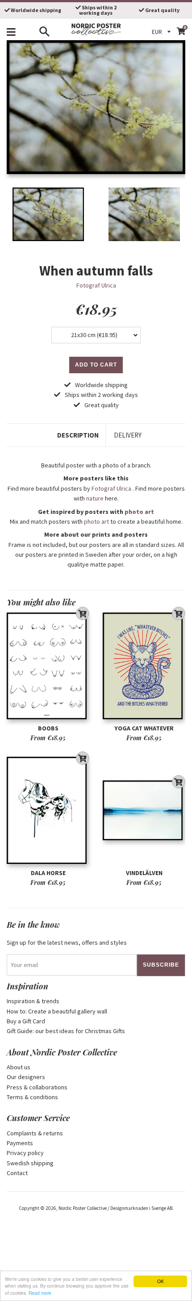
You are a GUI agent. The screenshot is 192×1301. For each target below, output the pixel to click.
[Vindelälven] (144, 810)
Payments (20, 1143)
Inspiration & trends (33, 1001)
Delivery (128, 435)
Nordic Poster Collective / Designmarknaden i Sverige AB (115, 1208)
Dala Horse (48, 873)
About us (18, 1067)
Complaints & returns (35, 1133)
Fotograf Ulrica (96, 285)
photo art (139, 512)
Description (78, 435)
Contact (17, 1173)
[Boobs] (48, 666)
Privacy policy (25, 1153)
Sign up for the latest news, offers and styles (67, 942)
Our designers (26, 1077)
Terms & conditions (32, 1097)
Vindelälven (144, 873)
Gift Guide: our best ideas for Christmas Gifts (66, 1031)
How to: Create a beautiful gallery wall (57, 1011)
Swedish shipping (30, 1163)
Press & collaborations (37, 1087)
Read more (40, 1292)
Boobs (48, 728)
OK (160, 1281)
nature (95, 498)
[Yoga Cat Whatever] (144, 666)
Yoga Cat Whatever (144, 728)
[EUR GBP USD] (162, 32)
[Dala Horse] (48, 810)
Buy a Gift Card (26, 1021)
